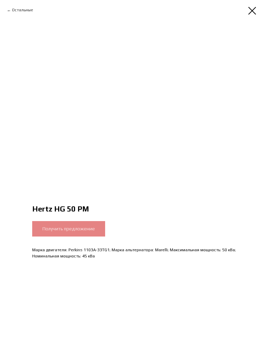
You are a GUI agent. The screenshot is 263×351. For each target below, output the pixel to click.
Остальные (22, 10)
